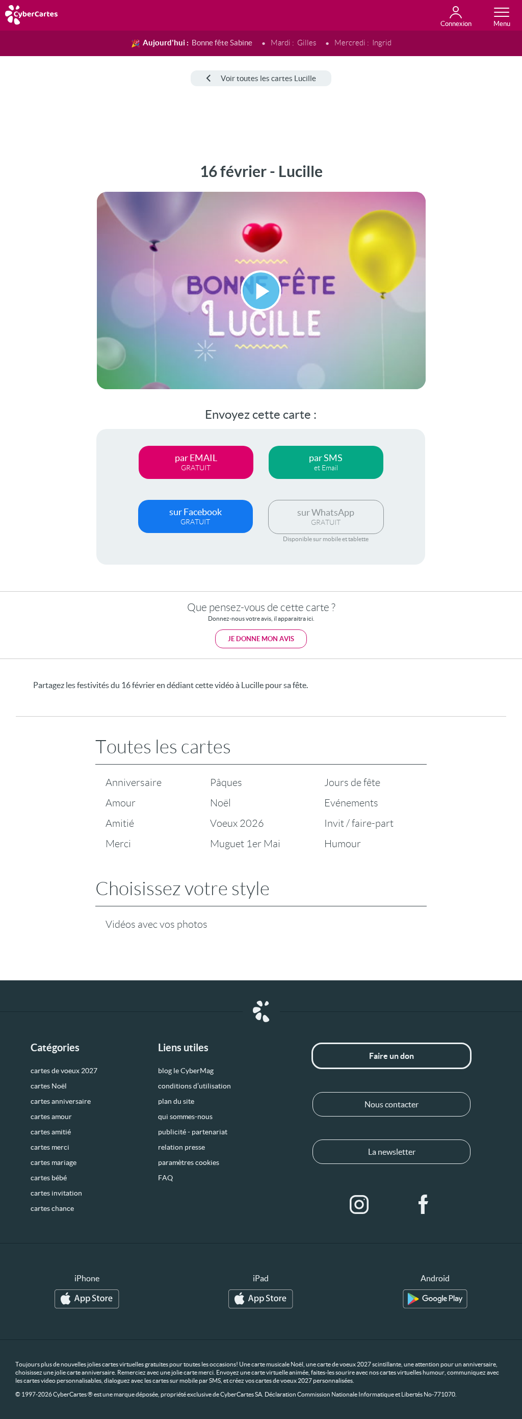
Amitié (120, 823)
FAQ (165, 1178)
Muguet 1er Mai (245, 843)
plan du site (176, 1101)
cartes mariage (53, 1162)
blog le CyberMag (186, 1071)
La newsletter (391, 1151)
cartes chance (52, 1208)
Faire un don (391, 1055)
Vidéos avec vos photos (156, 924)
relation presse (181, 1147)
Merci (118, 843)
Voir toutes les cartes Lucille (268, 78)
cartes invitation (56, 1193)
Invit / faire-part (359, 823)
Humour (342, 843)
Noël (220, 802)
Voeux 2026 (237, 823)
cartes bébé (49, 1178)
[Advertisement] (39, 316)
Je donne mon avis (261, 639)
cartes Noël (49, 1086)
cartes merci (50, 1147)
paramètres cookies (188, 1162)
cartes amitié (51, 1132)
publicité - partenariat (192, 1132)
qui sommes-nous (185, 1116)
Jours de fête (352, 782)
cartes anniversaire (61, 1101)
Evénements (351, 802)
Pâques (226, 782)
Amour (121, 802)
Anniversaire (134, 782)
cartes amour (51, 1116)
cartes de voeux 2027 (64, 1071)
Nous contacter (391, 1104)
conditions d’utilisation (194, 1086)
